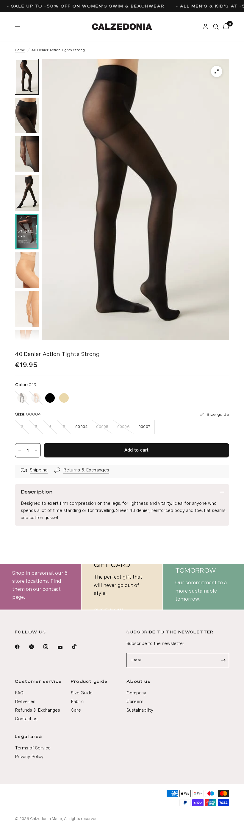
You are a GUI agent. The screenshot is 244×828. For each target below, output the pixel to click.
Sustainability (139, 710)
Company (136, 693)
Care (76, 710)
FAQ (19, 693)
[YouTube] (64, 647)
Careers (134, 701)
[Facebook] (21, 646)
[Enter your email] (223, 660)
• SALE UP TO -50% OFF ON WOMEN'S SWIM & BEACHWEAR (81, 6)
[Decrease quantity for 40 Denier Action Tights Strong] (19, 450)
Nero (22, 398)
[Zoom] (216, 71)
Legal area (28, 736)
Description (37, 492)
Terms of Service (33, 748)
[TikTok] (78, 646)
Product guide (89, 681)
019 (50, 398)
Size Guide (82, 693)
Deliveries (25, 701)
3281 (64, 398)
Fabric (77, 701)
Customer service (38, 681)
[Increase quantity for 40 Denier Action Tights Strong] (36, 450)
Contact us (26, 718)
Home (20, 50)
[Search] (216, 26)
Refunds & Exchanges (37, 710)
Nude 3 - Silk (36, 398)
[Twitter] (35, 646)
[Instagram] (50, 646)
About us (138, 681)
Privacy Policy (29, 756)
